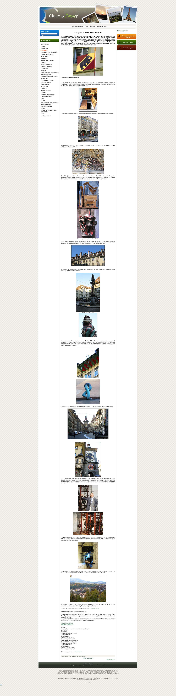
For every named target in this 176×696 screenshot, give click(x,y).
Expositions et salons (47, 80)
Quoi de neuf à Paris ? (47, 54)
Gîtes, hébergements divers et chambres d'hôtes (49, 73)
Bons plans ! (44, 58)
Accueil (43, 46)
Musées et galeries (46, 66)
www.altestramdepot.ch (67, 624)
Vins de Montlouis (92, 670)
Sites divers (44, 68)
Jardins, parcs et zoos (47, 60)
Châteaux (44, 62)
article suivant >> (111, 659)
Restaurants (44, 78)
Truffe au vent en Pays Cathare (92, 672)
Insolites (43, 70)
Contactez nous (101, 26)
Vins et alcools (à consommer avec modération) (49, 103)
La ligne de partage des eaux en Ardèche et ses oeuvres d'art (73, 670)
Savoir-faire (44, 86)
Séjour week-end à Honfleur (77, 672)
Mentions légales (46, 116)
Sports (43, 100)
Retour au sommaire (88, 658)
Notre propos (45, 44)
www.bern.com (95, 609)
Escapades (44, 50)
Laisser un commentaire (79, 656)
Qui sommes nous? (77, 26)
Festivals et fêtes (46, 82)
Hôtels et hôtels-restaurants (49, 76)
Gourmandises (45, 84)
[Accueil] (88, 23)
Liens (86, 26)
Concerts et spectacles (47, 94)
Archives (92, 26)
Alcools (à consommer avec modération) (49, 111)
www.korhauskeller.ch (67, 623)
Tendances (44, 88)
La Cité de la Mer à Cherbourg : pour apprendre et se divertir (97, 673)
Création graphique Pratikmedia (97, 665)
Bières (43, 108)
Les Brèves (44, 48)
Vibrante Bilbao (89, 671)
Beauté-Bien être (46, 90)
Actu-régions (44, 56)
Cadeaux (43, 92)
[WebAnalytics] (2, 686)
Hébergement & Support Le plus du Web (80, 665)
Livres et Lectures (46, 96)
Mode (42, 98)
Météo (43, 114)
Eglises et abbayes (46, 64)
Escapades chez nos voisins (49, 52)
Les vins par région (46, 106)
